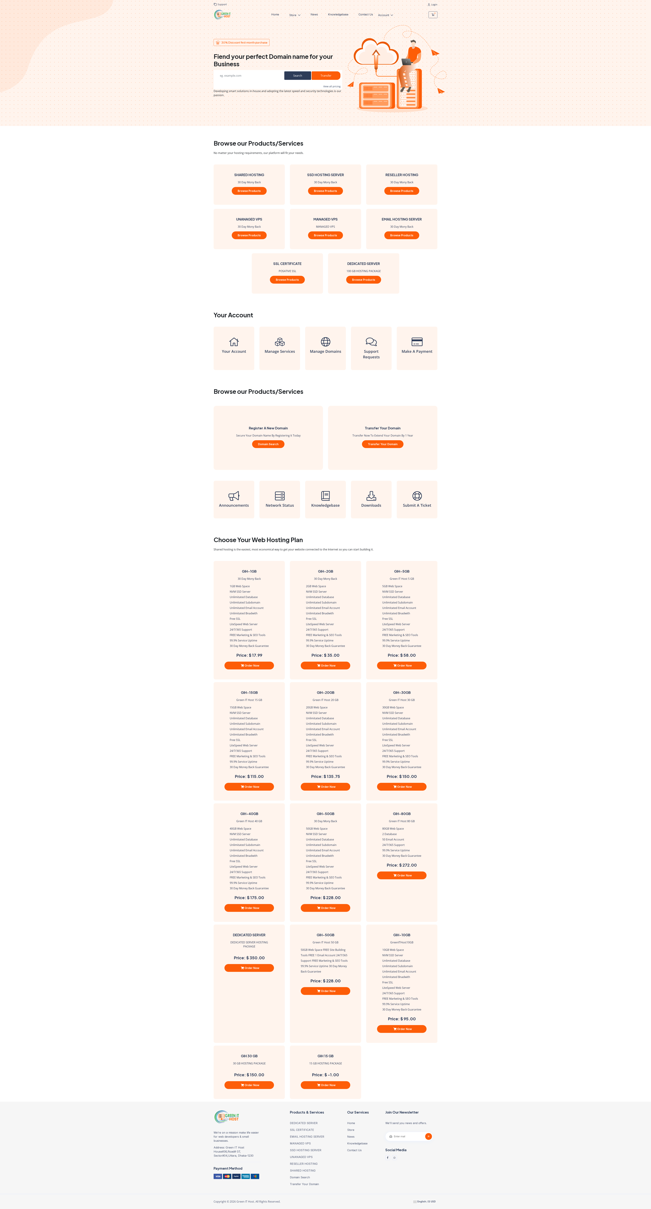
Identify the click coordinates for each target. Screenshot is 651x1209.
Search (297, 75)
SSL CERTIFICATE (302, 1130)
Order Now (251, 665)
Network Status (280, 505)
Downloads (371, 505)
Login (434, 4)
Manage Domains (325, 351)
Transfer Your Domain (383, 444)
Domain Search (268, 444)
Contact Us (366, 14)
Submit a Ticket (417, 505)
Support (222, 4)
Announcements (234, 505)
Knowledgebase (338, 14)
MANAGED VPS (300, 1143)
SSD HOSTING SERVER (305, 1150)
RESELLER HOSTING (304, 1163)
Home (275, 14)
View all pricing (332, 86)
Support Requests (371, 354)
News (314, 14)
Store (293, 15)
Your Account (234, 351)
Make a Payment (417, 351)
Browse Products (249, 191)
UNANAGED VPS (301, 1157)
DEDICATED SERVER (304, 1123)
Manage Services (280, 351)
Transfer (326, 75)
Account (384, 15)
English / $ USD (426, 1201)
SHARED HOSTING (302, 1170)
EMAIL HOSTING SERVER (307, 1136)
